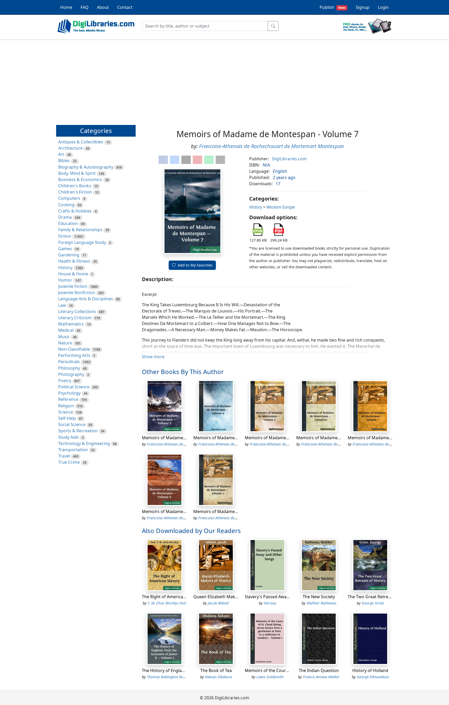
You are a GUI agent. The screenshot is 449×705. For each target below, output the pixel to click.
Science (65, 412)
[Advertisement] (224, 79)
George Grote (373, 603)
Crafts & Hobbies (75, 211)
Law (62, 305)
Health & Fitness (74, 261)
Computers (69, 198)
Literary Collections (77, 311)
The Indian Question (319, 670)
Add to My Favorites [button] (195, 265)
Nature (65, 343)
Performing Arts (74, 355)
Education (68, 223)
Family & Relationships (80, 229)
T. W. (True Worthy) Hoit (167, 603)
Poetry (64, 380)
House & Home (73, 274)
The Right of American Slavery (171, 597)
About (103, 7)
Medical (66, 330)
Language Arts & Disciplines (85, 299)
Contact (125, 7)
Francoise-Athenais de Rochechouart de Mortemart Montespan (271, 146)
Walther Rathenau (321, 603)
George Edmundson (373, 676)
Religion (66, 406)
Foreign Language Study (82, 242)
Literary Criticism (74, 318)
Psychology (69, 393)
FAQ (85, 7)
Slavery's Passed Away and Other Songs (284, 597)
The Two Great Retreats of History (381, 597)
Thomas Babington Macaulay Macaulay (179, 676)
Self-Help (67, 418)
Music (64, 337)
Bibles (64, 160)
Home (66, 7)
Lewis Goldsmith (269, 676)
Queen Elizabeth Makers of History (227, 597)
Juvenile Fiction (72, 286)
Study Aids (68, 437)
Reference (68, 399)
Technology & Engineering (84, 443)
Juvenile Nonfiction (76, 292)
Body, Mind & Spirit (77, 173)
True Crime (69, 462)
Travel (64, 456)
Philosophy (69, 368)
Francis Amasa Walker (321, 676)
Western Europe (280, 207)
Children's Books (74, 186)
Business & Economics (80, 179)
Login (383, 7)
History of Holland (370, 670)
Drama (65, 217)
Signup (362, 7)
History (65, 267)
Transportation (73, 450)
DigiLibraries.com (289, 159)
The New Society (319, 597)
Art (61, 154)
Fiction (64, 236)
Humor (65, 280)
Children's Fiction (75, 192)
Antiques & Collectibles (80, 142)
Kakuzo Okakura (218, 676)
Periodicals (69, 361)
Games (65, 248)
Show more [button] (153, 357)
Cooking (66, 205)
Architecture (70, 148)
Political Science (73, 387)
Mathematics (71, 324)
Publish (332, 7)
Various (270, 603)
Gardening (68, 255)
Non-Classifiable (74, 349)
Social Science (71, 424)
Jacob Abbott (218, 603)
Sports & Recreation (78, 431)
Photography (71, 374)
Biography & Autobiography (85, 167)
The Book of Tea (216, 670)
